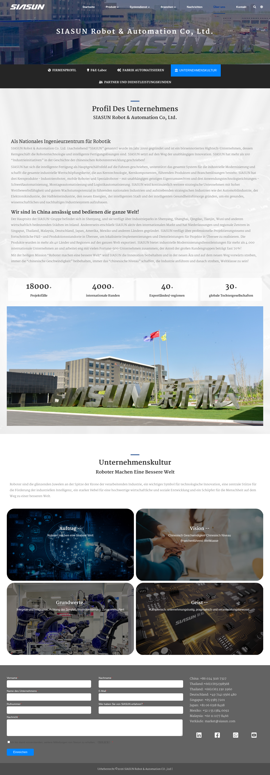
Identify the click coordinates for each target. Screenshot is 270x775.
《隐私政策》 (103, 742)
